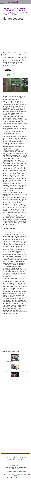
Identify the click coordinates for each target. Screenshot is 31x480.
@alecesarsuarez (23, 54)
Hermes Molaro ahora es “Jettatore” (13, 378)
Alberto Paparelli (20, 478)
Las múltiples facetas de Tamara (12, 369)
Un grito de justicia (8, 361)
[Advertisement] (15, 35)
